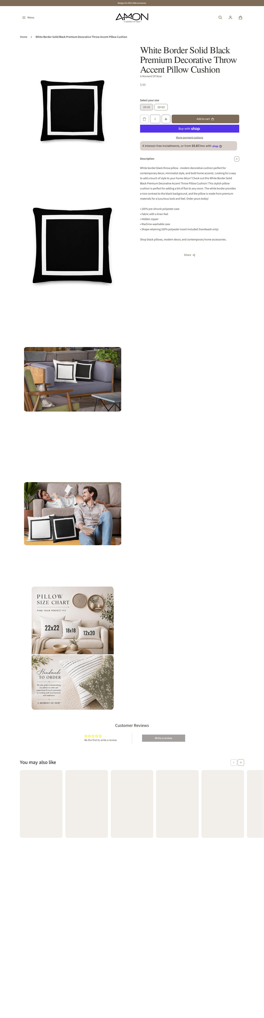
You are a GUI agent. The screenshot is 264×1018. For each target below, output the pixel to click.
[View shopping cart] (240, 17)
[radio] (146, 107)
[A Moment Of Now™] (132, 17)
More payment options (189, 138)
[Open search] (220, 17)
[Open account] (230, 17)
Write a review (163, 738)
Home (23, 37)
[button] (234, 762)
